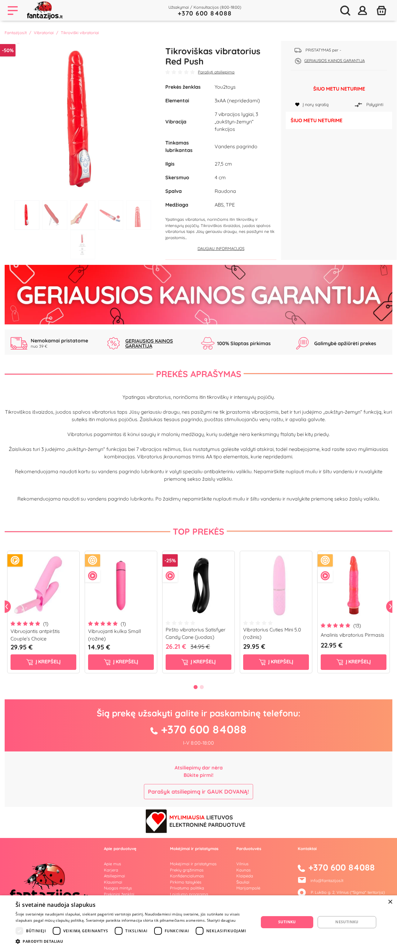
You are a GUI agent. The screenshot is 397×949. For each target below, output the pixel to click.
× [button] (390, 902)
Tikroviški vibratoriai (80, 32)
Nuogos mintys (118, 887)
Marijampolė (248, 887)
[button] (134, 941)
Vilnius (242, 863)
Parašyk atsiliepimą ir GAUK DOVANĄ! (198, 791)
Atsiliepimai (114, 875)
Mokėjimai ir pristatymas (193, 863)
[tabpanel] (83, 119)
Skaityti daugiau (221, 920)
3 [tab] (82, 215)
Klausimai (113, 882)
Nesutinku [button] (347, 921)
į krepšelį (47, 662)
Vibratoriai (44, 32)
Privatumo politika (187, 887)
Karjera (111, 869)
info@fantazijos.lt (326, 880)
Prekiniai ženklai (119, 894)
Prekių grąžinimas (186, 869)
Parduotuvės (248, 848)
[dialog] (198, 922)
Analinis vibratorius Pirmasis (352, 635)
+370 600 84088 (205, 13)
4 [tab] (110, 215)
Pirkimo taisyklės (185, 882)
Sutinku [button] (287, 921)
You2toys (225, 87)
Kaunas (243, 869)
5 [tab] (138, 215)
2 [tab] (54, 215)
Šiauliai (242, 882)
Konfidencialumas (187, 875)
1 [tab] (27, 215)
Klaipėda (244, 875)
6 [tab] (82, 244)
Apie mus (112, 863)
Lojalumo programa (189, 894)
